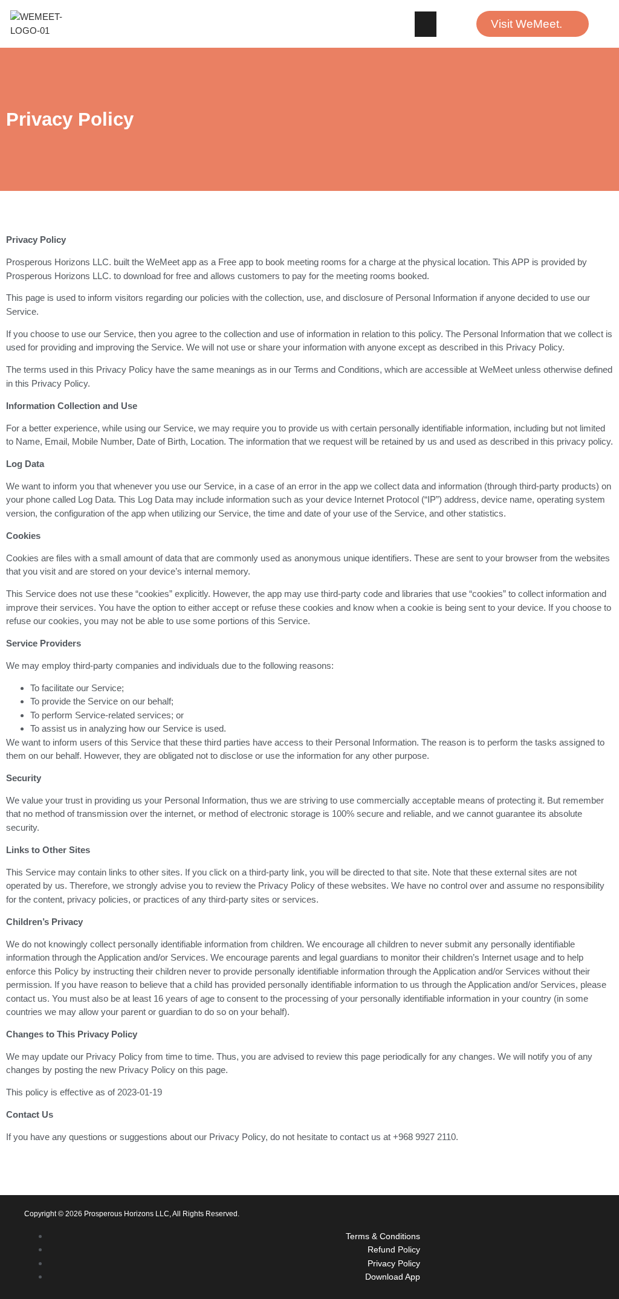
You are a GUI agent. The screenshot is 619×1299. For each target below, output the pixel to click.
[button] (425, 24)
